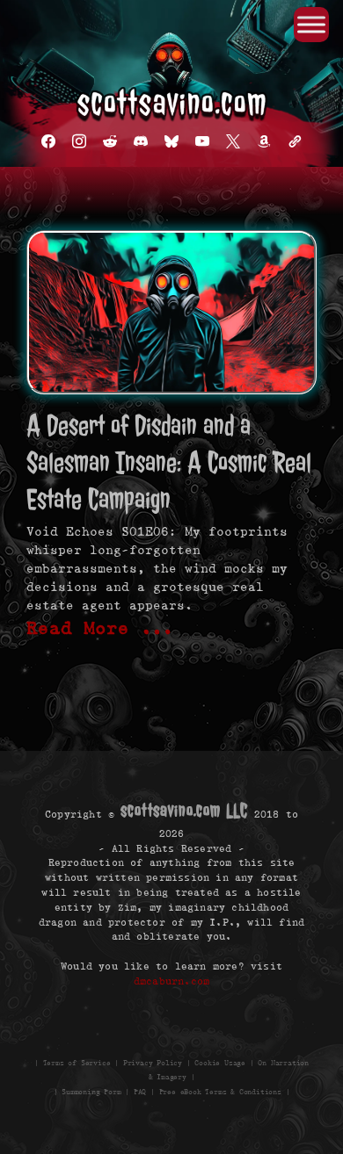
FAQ (140, 1092)
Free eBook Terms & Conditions (220, 1092)
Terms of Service (77, 1062)
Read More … (100, 628)
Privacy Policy (152, 1062)
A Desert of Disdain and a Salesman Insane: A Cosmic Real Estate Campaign (168, 462)
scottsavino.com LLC (183, 810)
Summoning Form (91, 1092)
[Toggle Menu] (311, 24)
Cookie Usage (219, 1062)
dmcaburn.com (171, 980)
